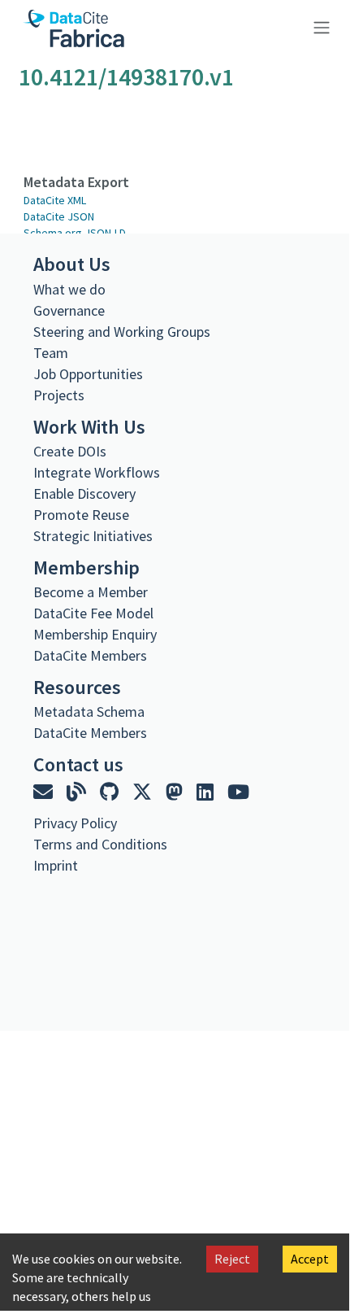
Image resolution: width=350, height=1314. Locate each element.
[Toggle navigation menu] (320, 26)
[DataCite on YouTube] (238, 792)
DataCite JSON (59, 216)
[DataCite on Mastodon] (176, 792)
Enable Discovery (84, 493)
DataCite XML (55, 200)
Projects (58, 395)
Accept (310, 1259)
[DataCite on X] (144, 792)
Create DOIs (69, 451)
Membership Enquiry (95, 634)
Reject (232, 1259)
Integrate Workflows (96, 472)
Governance (69, 310)
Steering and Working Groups (121, 331)
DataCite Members (90, 655)
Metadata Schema (89, 711)
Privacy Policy (75, 823)
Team (50, 352)
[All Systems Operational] (39, 895)
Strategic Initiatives (93, 535)
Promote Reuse (81, 514)
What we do (69, 289)
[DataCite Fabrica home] (73, 28)
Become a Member (90, 592)
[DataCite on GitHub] (111, 792)
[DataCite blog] (78, 792)
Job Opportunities (88, 374)
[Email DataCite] (45, 792)
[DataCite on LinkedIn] (207, 792)
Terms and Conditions (100, 844)
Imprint (55, 865)
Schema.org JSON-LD (75, 232)
